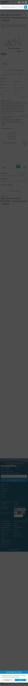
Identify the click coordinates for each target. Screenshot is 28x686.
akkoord (20, 680)
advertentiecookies (14, 677)
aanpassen (7, 680)
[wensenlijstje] (23, 2)
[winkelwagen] (26, 2)
